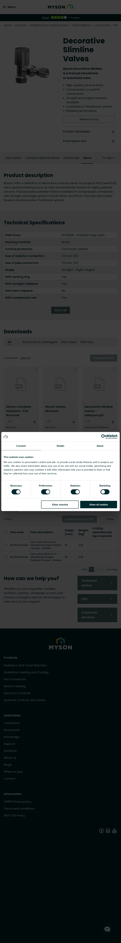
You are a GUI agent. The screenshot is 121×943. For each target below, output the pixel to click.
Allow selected (60, 504)
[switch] (45, 491)
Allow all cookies (98, 504)
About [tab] (100, 445)
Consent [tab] (21, 445)
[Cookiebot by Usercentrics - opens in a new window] (103, 436)
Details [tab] (60, 445)
